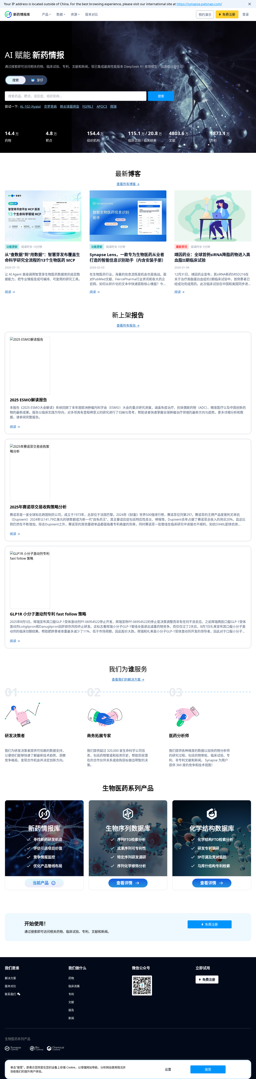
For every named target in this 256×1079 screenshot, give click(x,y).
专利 (71, 994)
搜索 (15, 80)
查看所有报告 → (128, 325)
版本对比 (91, 14)
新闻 (71, 1018)
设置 (168, 1069)
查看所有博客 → (128, 184)
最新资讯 (181, 247)
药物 (71, 978)
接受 (208, 1069)
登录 (245, 14)
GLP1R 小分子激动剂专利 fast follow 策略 (48, 614)
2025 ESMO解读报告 (28, 400)
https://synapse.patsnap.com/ (199, 4)
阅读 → (10, 292)
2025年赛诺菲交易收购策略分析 (38, 507)
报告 (71, 1010)
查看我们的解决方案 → (128, 679)
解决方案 (10, 978)
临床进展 (74, 986)
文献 (71, 1002)
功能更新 (12, 247)
